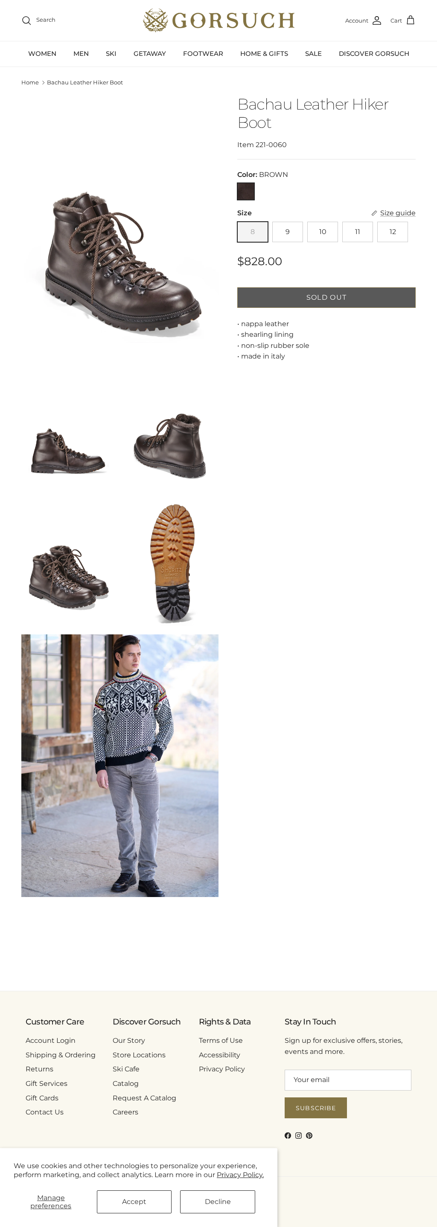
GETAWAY (150, 53)
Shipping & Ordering (61, 1055)
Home (30, 82)
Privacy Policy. (240, 1175)
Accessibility (219, 1055)
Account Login (51, 1040)
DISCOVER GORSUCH (374, 53)
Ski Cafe (126, 1069)
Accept (134, 1202)
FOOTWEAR (203, 53)
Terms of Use (221, 1040)
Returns (39, 1069)
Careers (125, 1112)
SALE (313, 53)
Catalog (126, 1083)
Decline (218, 1202)
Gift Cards (42, 1098)
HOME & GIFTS (264, 53)
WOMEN (42, 53)
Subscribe (316, 1108)
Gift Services (46, 1083)
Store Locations (139, 1055)
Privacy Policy (222, 1069)
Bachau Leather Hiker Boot (85, 82)
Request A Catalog (144, 1098)
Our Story (129, 1040)
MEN (81, 53)
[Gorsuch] (218, 20)
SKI (111, 53)
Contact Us (45, 1112)
